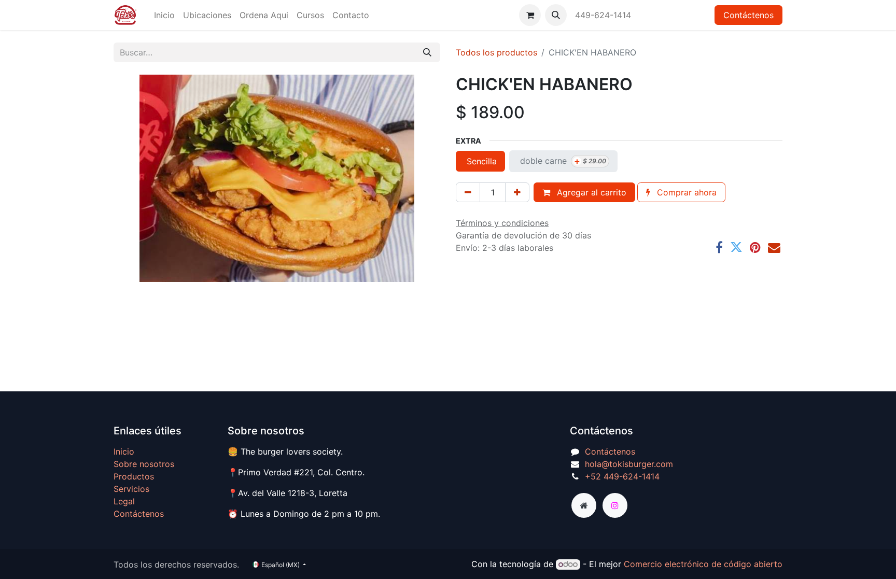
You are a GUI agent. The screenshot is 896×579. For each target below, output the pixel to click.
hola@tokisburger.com (629, 464)
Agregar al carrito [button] (590, 192)
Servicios (131, 489)
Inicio (124, 451)
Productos (134, 476)
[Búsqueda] (427, 52)
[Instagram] (615, 505)
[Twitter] (736, 247)
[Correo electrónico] (774, 247)
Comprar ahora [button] (685, 192)
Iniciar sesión (676, 15)
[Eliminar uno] (468, 192)
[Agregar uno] (517, 192)
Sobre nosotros (144, 464)
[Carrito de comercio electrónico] (530, 15)
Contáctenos (748, 15)
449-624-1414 (604, 15)
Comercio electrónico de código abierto (703, 564)
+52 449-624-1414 (622, 476)
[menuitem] (164, 15)
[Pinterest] (755, 247)
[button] (556, 15)
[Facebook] (719, 247)
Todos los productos (496, 52)
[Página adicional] (583, 505)
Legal (124, 501)
